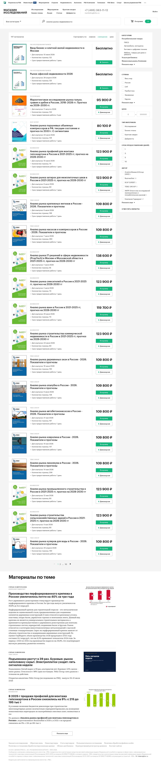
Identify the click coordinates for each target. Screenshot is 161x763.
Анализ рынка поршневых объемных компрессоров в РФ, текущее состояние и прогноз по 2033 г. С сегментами (54, 128)
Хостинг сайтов (115, 746)
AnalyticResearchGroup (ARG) (134, 173)
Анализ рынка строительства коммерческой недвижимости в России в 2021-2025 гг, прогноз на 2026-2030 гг (58, 336)
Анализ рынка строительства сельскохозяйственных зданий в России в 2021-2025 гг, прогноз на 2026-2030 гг (57, 518)
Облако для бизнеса (65, 746)
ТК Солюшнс (35, 96)
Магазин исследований (15, 11)
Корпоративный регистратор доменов (91, 746)
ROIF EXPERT (130, 182)
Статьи (59, 13)
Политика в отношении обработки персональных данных (32, 746)
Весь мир (128, 78)
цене (112, 36)
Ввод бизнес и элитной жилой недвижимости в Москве (57, 49)
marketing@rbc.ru (92, 13)
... (145, 2)
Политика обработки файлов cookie (119, 743)
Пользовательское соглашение (89, 743)
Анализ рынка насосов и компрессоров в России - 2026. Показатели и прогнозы (58, 231)
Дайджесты (70, 13)
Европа (127, 99)
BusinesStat (130, 178)
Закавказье (129, 95)
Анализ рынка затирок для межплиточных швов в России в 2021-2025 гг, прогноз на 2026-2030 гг (58, 179)
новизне (92, 36)
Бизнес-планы (37, 13)
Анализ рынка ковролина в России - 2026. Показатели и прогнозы (54, 438)
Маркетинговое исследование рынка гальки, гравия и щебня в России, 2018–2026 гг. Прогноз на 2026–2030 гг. (58, 103)
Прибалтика (129, 90)
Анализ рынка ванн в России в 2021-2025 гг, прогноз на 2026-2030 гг (55, 308)
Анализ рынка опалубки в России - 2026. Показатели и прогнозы (53, 386)
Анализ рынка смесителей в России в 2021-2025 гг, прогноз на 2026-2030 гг (58, 283)
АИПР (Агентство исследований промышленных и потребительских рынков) (137, 192)
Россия (127, 82)
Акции (49, 13)
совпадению (102, 36)
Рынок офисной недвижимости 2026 (51, 74)
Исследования (37, 9)
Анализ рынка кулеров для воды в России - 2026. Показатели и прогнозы (58, 542)
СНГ (126, 86)
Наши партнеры (51, 743)
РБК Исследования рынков (40, 44)
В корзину (104, 107)
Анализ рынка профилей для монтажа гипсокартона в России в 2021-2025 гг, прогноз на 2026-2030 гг (59, 154)
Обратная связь (36, 743)
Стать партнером (67, 743)
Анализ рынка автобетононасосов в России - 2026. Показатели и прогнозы (56, 412)
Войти (155, 11)
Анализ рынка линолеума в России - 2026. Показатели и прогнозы (54, 464)
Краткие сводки (69, 9)
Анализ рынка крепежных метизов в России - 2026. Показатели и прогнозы (56, 205)
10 (126, 161)
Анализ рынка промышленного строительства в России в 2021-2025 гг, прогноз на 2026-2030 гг (58, 490)
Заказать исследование (18, 743)
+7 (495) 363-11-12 (96, 10)
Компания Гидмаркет (134, 199)
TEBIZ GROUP (131, 186)
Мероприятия (52, 9)
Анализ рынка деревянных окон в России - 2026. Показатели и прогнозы (58, 361)
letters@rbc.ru (143, 756)
